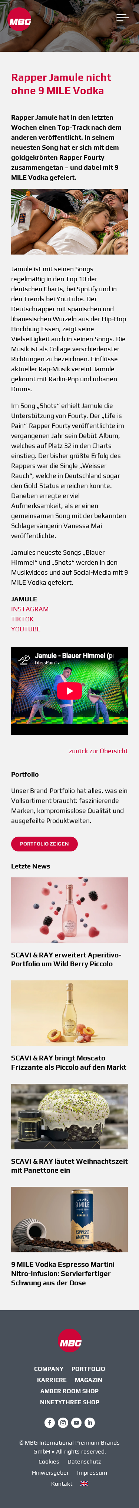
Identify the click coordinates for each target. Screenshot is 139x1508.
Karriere (52, 1381)
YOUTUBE (25, 629)
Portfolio (88, 1369)
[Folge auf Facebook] (49, 1423)
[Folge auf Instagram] (63, 1423)
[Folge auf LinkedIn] (90, 1423)
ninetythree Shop (69, 1403)
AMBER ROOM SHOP (69, 1392)
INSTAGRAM (30, 609)
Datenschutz (84, 1462)
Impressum (92, 1473)
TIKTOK (22, 619)
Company (48, 1369)
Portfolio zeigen (44, 844)
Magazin (88, 1381)
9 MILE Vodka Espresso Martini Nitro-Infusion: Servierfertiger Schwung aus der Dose (63, 1273)
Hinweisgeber (50, 1473)
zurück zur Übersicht (98, 751)
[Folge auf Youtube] (76, 1423)
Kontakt (61, 1484)
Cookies (49, 1462)
